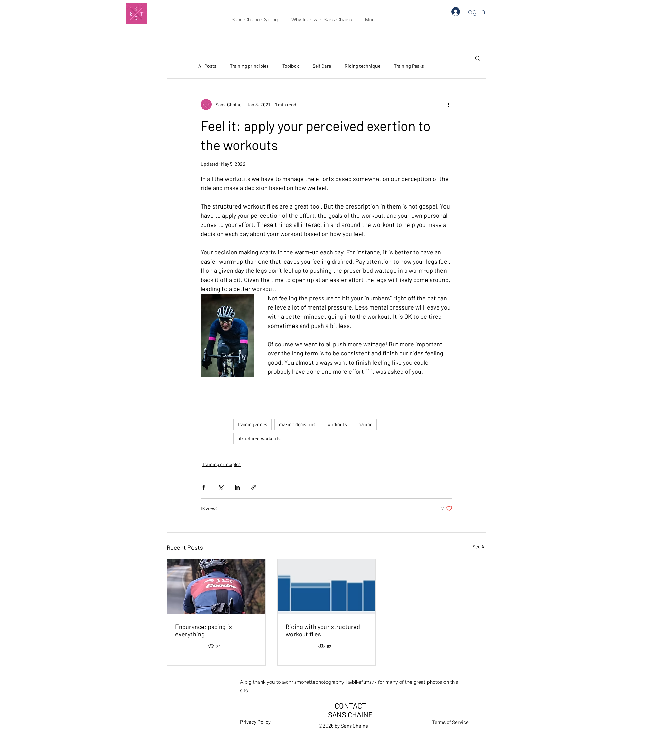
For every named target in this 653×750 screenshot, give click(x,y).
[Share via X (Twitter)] (220, 487)
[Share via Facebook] (204, 487)
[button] (477, 58)
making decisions (297, 424)
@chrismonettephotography (313, 682)
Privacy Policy (255, 722)
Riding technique (362, 66)
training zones (252, 424)
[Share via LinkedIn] (237, 487)
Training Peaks (409, 66)
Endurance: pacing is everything (203, 630)
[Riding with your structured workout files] (327, 586)
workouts (337, 424)
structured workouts (259, 438)
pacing (365, 424)
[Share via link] (254, 487)
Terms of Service (450, 722)
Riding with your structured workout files (323, 630)
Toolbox (290, 66)
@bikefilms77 (362, 682)
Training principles (249, 66)
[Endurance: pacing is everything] (216, 586)
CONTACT (350, 705)
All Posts (207, 66)
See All (479, 546)
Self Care (322, 66)
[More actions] (448, 104)
